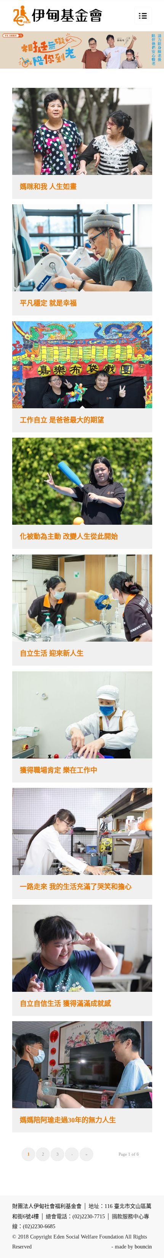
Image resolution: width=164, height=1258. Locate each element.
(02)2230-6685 (39, 1226)
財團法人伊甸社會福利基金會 (47, 1206)
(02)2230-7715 (88, 1216)
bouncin (143, 1247)
